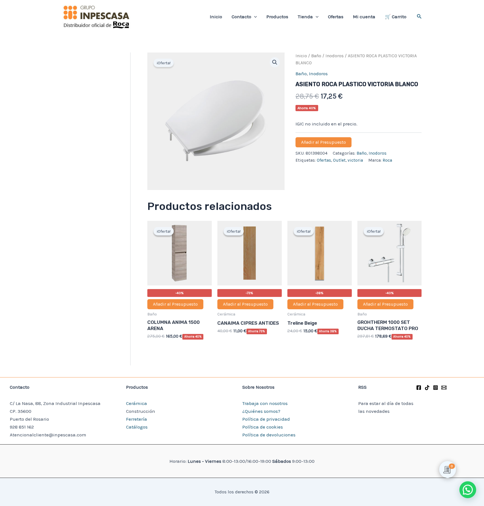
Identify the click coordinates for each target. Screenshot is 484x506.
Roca (387, 160)
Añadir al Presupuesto (323, 142)
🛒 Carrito (395, 16)
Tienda (305, 16)
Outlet (339, 160)
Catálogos (137, 427)
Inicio (216, 16)
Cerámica (136, 403)
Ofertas (335, 16)
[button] (254, 16)
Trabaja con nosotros (265, 403)
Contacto (241, 16)
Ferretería (136, 419)
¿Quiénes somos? (261, 411)
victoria (355, 160)
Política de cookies (262, 427)
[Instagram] (435, 387)
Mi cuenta (364, 16)
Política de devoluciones (268, 435)
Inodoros (334, 55)
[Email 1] (443, 387)
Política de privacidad (266, 419)
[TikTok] (427, 387)
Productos (277, 16)
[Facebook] (418, 387)
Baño (316, 55)
